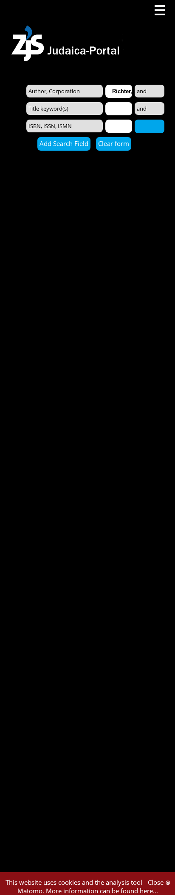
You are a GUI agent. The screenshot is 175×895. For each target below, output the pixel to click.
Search (149, 126)
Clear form (113, 143)
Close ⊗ (159, 882)
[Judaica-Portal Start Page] (67, 31)
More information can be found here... (102, 890)
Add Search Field (64, 143)
